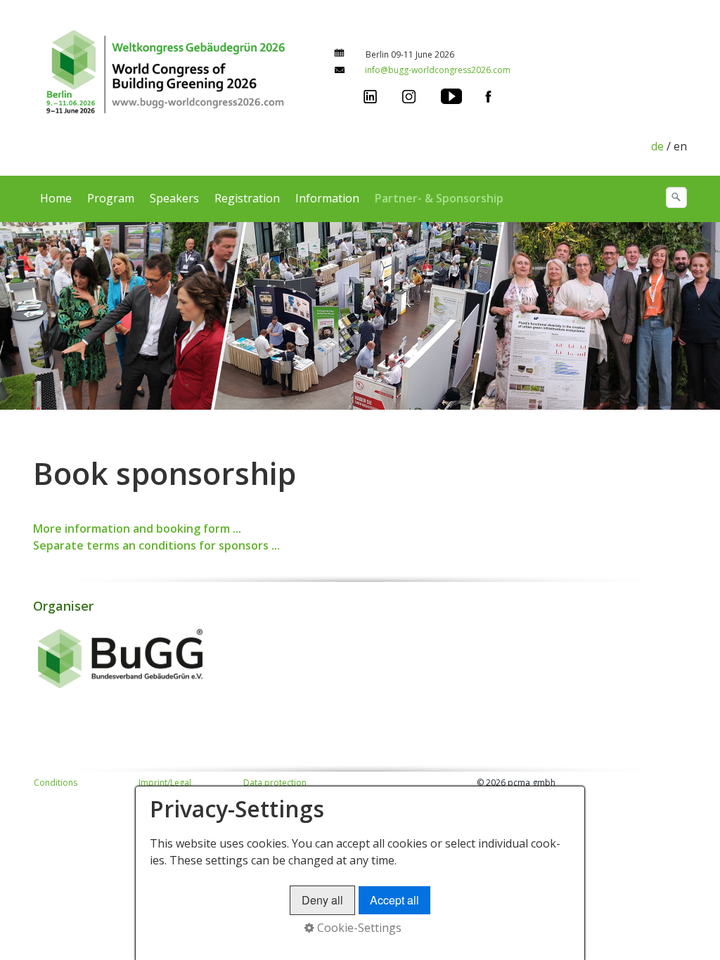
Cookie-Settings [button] (357, 927)
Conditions (55, 783)
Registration (247, 198)
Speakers (174, 198)
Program (110, 198)
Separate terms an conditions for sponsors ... (156, 545)
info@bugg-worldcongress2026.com (437, 70)
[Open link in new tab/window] (370, 95)
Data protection (275, 783)
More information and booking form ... (137, 528)
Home (56, 198)
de (657, 146)
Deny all (322, 900)
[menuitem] (56, 198)
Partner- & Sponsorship (439, 198)
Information (327, 198)
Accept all (394, 900)
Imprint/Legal (165, 783)
